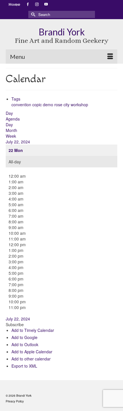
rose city (62, 104)
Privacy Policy (15, 401)
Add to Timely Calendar (32, 330)
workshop (79, 104)
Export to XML (24, 366)
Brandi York (62, 31)
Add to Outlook (24, 344)
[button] (15, 324)
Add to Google (24, 337)
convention (21, 104)
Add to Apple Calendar (31, 351)
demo (48, 104)
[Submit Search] (32, 14)
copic (37, 104)
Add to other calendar (31, 359)
